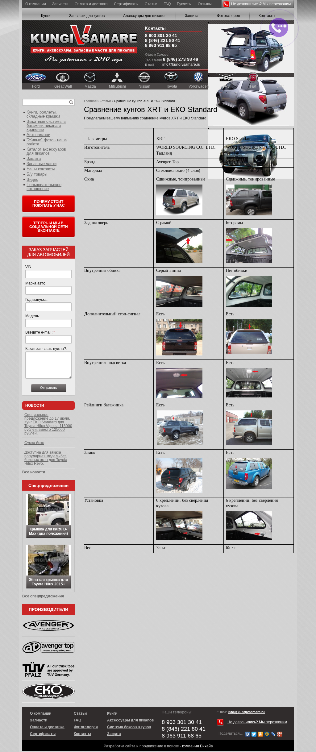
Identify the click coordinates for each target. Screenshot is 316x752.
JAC (280, 86)
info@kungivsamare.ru (181, 64)
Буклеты (184, 4)
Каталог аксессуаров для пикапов (46, 151)
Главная (90, 101)
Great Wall (63, 86)
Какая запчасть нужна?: (46, 349)
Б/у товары (37, 174)
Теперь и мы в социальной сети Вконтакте (48, 227)
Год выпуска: (36, 299)
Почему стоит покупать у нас (48, 204)
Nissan (144, 86)
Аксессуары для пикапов (144, 16)
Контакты (82, 734)
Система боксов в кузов (129, 727)
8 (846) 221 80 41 (162, 40)
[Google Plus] (280, 734)
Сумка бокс (34, 443)
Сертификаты (126, 4)
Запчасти (60, 4)
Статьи (151, 4)
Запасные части (41, 164)
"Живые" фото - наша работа (47, 142)
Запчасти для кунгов (87, 16)
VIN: (28, 267)
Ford (36, 86)
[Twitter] (254, 734)
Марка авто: (35, 283)
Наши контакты (41, 169)
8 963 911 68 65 (161, 45)
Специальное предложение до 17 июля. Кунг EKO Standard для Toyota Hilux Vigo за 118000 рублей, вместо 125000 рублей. (48, 424)
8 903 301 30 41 (161, 35)
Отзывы (205, 4)
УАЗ (225, 86)
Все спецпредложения (43, 596)
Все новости (33, 472)
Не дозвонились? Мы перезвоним (261, 4)
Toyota (171, 86)
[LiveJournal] (273, 734)
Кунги (46, 16)
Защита (191, 16)
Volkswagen (199, 86)
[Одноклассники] (260, 734)
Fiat (253, 86)
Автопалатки (38, 135)
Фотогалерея (228, 16)
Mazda (90, 86)
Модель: (32, 316)
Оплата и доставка (91, 4)
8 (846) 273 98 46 (180, 59)
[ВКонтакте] (247, 734)
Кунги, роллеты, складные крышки (43, 114)
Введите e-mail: (40, 332)
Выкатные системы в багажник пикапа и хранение (46, 125)
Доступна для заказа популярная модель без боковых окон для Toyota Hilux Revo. (45, 458)
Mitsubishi (117, 86)
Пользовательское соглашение (44, 187)
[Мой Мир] (267, 734)
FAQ (167, 4)
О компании (35, 4)
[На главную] (83, 45)
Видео (32, 179)
